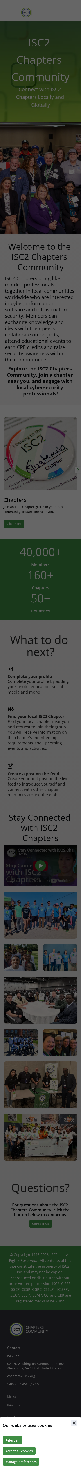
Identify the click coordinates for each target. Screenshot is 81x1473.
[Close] (74, 1423)
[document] (40, 1445)
